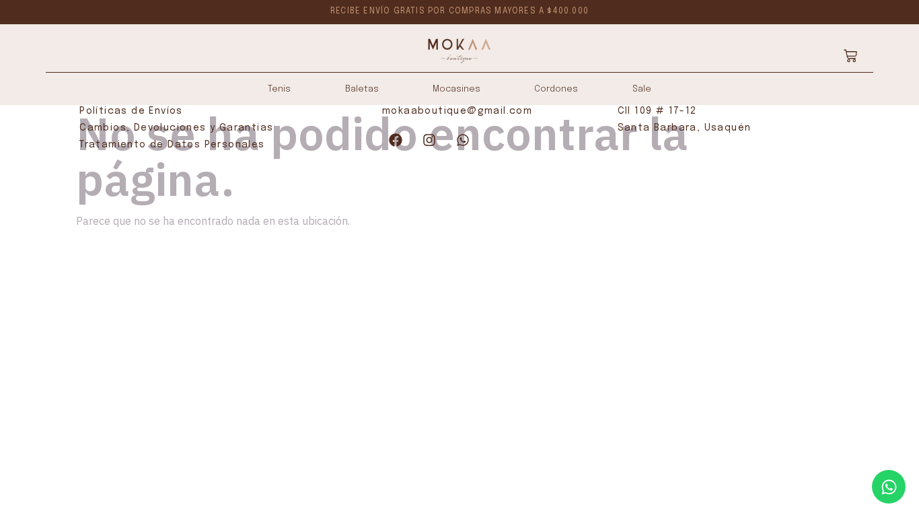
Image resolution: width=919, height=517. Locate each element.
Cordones (556, 89)
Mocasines (456, 89)
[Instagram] (429, 140)
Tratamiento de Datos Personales (171, 144)
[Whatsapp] (462, 140)
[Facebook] (395, 140)
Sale (641, 89)
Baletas (362, 89)
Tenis (279, 89)
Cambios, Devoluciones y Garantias (176, 128)
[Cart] (850, 56)
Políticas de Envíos (131, 111)
